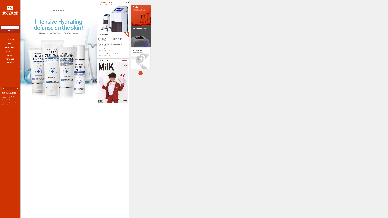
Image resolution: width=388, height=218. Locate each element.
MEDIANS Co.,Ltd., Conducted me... (110, 44)
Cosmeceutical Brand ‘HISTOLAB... (109, 54)
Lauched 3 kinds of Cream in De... (109, 49)
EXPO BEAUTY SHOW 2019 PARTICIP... (110, 39)
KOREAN (10, 30)
